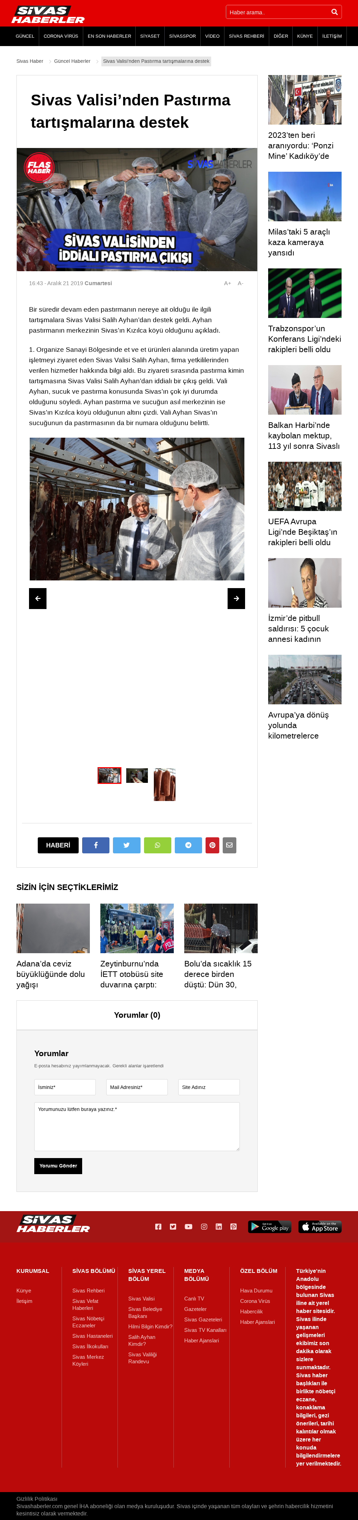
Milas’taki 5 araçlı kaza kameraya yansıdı (299, 242)
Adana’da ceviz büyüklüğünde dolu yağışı (50, 974)
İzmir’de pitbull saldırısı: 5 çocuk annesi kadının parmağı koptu (298, 634)
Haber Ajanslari (201, 1340)
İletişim (24, 1301)
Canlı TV (194, 1298)
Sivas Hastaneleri (92, 1336)
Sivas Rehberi (88, 1290)
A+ (227, 283)
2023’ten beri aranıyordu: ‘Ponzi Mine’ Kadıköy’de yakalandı (301, 151)
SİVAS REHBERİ (246, 36)
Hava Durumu (256, 1290)
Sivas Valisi (141, 1298)
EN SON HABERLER (109, 36)
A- (240, 283)
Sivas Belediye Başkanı (145, 1313)
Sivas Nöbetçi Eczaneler (88, 1322)
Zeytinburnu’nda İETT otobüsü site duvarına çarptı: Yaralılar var (131, 979)
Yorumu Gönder (58, 1166)
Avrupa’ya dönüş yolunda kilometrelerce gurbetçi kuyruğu (298, 730)
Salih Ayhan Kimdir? (141, 1341)
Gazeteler (195, 1309)
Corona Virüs (255, 1301)
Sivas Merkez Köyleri (88, 1360)
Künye (23, 1290)
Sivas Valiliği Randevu (142, 1358)
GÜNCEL (25, 36)
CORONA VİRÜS (61, 36)
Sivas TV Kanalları (205, 1330)
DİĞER (281, 36)
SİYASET (150, 36)
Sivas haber (312, 1375)
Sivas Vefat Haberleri (85, 1305)
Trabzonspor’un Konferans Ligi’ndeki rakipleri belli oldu (304, 339)
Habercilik (251, 1311)
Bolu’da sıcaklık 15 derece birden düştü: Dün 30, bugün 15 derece (218, 979)
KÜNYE (305, 36)
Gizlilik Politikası (36, 1499)
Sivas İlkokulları (90, 1346)
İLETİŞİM (332, 36)
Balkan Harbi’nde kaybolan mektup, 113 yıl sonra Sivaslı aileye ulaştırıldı (304, 441)
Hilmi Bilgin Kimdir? (150, 1326)
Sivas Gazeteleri (203, 1319)
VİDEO (212, 36)
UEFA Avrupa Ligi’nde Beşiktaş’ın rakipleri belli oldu (302, 532)
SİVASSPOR (182, 36)
